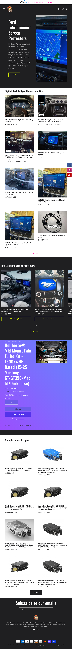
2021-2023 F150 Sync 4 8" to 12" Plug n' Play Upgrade (51, 153)
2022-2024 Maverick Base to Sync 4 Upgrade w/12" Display (51, 201)
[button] (4, 9)
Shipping (7, 391)
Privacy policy (40, 645)
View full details (24, 425)
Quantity (7, 398)
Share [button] (8, 425)
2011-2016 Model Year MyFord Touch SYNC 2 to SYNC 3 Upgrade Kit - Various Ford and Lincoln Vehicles (19, 157)
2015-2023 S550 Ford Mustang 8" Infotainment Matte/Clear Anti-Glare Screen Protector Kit (49, 310)
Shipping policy (61, 645)
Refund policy (30, 645)
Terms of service (50, 645)
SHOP (14, 75)
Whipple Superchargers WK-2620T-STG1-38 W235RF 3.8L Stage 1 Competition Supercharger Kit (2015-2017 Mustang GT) (52, 545)
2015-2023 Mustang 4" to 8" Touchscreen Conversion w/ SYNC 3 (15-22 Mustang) (50, 120)
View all (36, 253)
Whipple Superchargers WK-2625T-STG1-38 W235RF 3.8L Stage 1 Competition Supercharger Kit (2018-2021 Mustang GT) (52, 470)
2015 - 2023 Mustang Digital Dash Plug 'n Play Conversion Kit (19, 120)
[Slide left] (32, 326)
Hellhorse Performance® (18, 645)
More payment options (18, 419)
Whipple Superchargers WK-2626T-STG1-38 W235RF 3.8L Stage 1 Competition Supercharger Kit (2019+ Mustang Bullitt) (52, 507)
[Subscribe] (51, 609)
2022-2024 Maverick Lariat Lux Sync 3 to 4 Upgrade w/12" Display (18, 243)
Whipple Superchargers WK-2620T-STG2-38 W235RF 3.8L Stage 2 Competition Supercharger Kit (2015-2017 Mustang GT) (19, 582)
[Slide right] (40, 326)
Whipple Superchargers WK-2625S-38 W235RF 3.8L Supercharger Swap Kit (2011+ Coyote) (19, 469)
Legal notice (37, 646)
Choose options (16, 319)
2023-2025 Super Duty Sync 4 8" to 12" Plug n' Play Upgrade (19, 193)
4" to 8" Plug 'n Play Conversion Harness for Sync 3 (51, 236)
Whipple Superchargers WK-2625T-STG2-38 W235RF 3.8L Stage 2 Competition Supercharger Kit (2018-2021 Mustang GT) (19, 507)
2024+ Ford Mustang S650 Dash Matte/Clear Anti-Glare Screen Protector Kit (14, 310)
